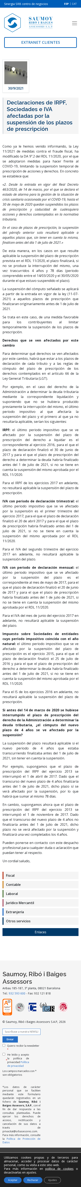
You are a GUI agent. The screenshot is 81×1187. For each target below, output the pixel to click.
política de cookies (59, 1169)
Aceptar (12, 1180)
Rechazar (32, 1180)
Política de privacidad (18, 1064)
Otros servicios (18, 921)
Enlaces (40, 932)
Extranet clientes (40, 42)
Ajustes (52, 1180)
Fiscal (10, 875)
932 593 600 (17, 993)
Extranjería (15, 912)
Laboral (12, 893)
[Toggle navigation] (74, 23)
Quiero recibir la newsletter (23, 1047)
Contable (13, 884)
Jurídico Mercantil (20, 903)
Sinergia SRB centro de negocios (26, 4)
